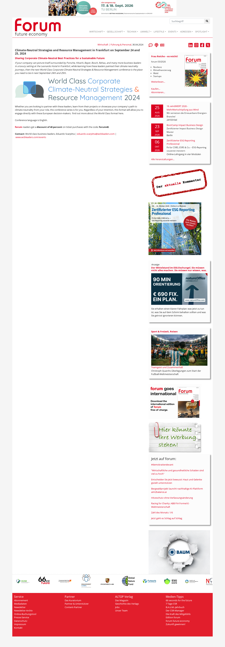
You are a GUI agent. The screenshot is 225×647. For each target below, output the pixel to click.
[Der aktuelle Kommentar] (179, 183)
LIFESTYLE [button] (159, 31)
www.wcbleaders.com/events (30, 137)
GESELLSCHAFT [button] (115, 31)
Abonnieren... (158, 92)
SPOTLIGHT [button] (201, 31)
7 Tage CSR (171, 603)
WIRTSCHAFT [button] (96, 31)
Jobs (117, 607)
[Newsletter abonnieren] (162, 44)
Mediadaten (20, 603)
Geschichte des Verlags (127, 603)
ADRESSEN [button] (185, 31)
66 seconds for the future (179, 600)
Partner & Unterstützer (77, 603)
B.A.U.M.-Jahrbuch (175, 607)
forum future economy (178, 620)
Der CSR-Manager (175, 610)
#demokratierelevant (162, 464)
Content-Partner (73, 607)
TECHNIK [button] (131, 31)
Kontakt (18, 627)
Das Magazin (121, 600)
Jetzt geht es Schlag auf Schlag (166, 518)
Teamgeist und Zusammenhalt (167, 367)
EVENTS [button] (172, 31)
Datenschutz (20, 620)
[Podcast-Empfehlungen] (156, 44)
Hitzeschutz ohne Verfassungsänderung (172, 497)
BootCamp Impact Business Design (185, 125)
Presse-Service (21, 617)
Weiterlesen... (158, 81)
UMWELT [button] (145, 31)
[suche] (207, 21)
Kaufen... (155, 88)
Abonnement (21, 600)
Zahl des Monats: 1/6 (162, 512)
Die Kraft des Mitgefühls (178, 614)
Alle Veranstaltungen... (162, 159)
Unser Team (121, 610)
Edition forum (173, 617)
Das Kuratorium (73, 600)
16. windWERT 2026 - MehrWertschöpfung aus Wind (183, 108)
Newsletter (19, 607)
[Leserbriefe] (151, 44)
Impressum (20, 624)
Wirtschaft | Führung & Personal (114, 44)
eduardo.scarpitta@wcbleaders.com (96, 133)
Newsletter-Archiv (23, 610)
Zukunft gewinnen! (175, 624)
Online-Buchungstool (25, 614)
